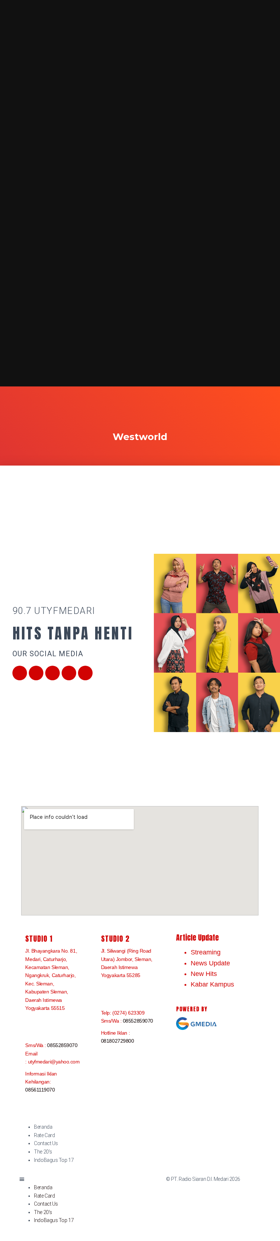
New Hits (204, 973)
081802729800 (117, 1041)
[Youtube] (52, 673)
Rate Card (44, 1135)
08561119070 (40, 1090)
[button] (77, 1179)
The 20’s (43, 1152)
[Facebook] (19, 673)
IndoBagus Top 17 (54, 1160)
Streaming (206, 952)
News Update (210, 963)
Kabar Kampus (212, 984)
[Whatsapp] (85, 673)
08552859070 (62, 1045)
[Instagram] (69, 673)
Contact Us (46, 1143)
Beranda (43, 1127)
